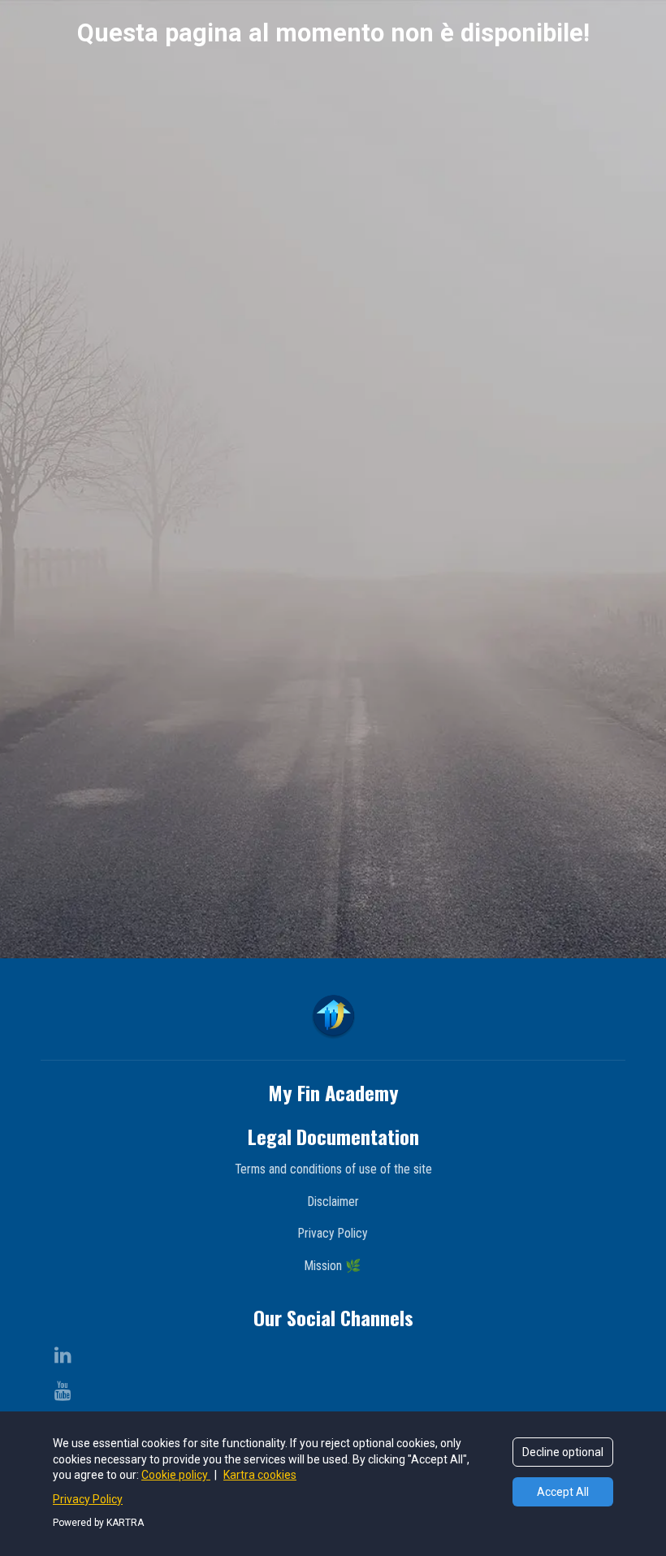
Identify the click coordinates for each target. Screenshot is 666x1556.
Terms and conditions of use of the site (333, 1169)
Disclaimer (333, 1201)
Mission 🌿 (333, 1265)
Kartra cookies (259, 1474)
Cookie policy (175, 1474)
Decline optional (562, 1452)
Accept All (563, 1491)
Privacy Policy (333, 1233)
